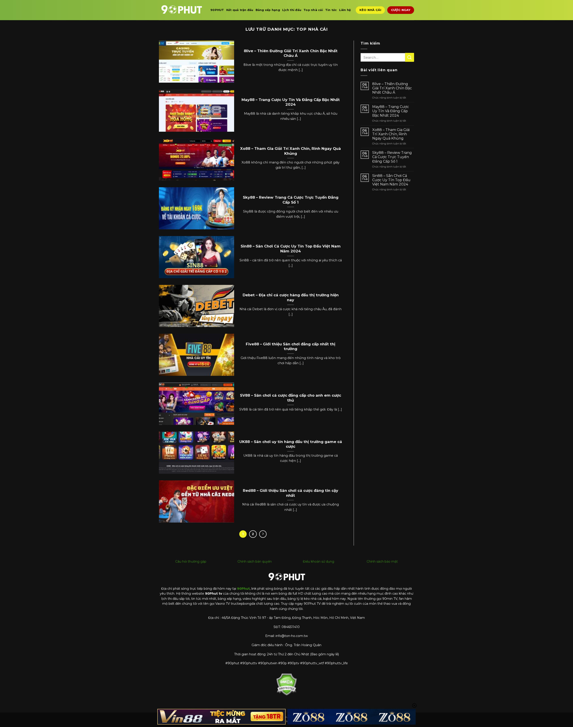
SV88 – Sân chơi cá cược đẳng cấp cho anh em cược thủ (290, 397)
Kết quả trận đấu (239, 10)
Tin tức (331, 10)
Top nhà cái (313, 10)
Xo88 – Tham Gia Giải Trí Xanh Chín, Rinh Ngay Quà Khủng (290, 151)
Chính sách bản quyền (254, 561)
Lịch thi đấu (291, 10)
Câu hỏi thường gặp (190, 561)
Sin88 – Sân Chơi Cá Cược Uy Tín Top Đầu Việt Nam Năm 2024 (291, 248)
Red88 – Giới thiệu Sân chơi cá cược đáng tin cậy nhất (290, 493)
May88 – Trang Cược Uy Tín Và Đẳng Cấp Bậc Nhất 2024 (291, 102)
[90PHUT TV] (181, 10)
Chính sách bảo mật (382, 561)
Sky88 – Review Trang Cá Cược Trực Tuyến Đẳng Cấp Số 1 (290, 199)
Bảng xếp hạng (268, 10)
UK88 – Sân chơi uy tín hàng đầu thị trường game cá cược (290, 444)
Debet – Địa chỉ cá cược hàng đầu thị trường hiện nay (291, 297)
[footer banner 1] (221, 717)
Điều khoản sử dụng (318, 561)
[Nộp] (409, 57)
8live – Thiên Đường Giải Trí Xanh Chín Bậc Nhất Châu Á (291, 53)
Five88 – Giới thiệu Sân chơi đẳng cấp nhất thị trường (290, 346)
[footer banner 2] (351, 717)
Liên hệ (345, 10)
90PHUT (217, 10)
